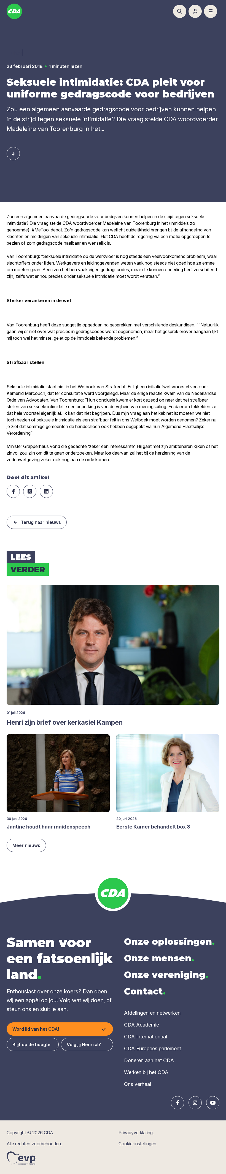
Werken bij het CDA (146, 1072)
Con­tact (145, 991)
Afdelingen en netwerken (152, 1013)
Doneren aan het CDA (149, 1060)
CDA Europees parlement (152, 1048)
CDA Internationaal (145, 1037)
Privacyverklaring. (136, 1132)
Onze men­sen (159, 958)
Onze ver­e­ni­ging (166, 974)
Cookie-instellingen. (138, 1143)
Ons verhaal (137, 1084)
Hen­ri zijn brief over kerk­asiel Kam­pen (65, 722)
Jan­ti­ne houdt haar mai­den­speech (48, 827)
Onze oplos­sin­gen (169, 941)
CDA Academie (141, 1025)
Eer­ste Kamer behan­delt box (153, 827)
